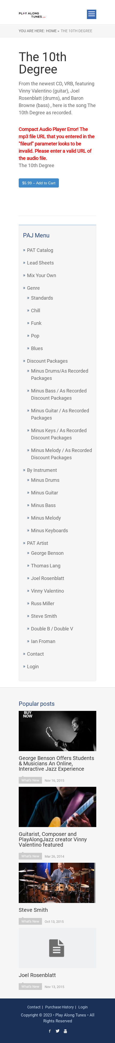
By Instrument (42, 470)
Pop (35, 336)
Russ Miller (42, 603)
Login (33, 666)
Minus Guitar (44, 492)
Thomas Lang (45, 565)
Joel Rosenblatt (47, 578)
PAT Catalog (40, 250)
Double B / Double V (52, 628)
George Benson (47, 553)
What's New (30, 780)
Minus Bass (43, 505)
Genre (33, 288)
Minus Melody (46, 518)
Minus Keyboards (49, 530)
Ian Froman (43, 641)
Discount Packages (47, 361)
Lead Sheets (40, 263)
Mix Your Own (41, 275)
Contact (35, 654)
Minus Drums (45, 480)
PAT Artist (37, 543)
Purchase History (59, 1007)
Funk (36, 323)
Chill (35, 310)
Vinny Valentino (47, 591)
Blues (37, 348)
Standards (42, 298)
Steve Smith (44, 616)
